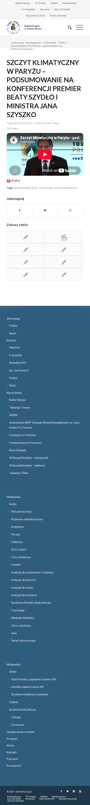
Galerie (13, 702)
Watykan (14, 347)
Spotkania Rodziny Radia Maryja (31, 602)
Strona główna (33, 42)
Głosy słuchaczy (21, 625)
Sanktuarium (69, 3)
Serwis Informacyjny (23, 640)
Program (12, 738)
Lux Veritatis (28, 9)
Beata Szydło (22, 187)
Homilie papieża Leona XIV (27, 686)
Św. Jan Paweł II (19, 370)
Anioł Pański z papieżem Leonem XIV (33, 679)
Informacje (13, 318)
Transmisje (17, 610)
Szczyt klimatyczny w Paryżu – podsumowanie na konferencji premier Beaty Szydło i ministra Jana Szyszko (44, 88)
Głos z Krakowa (21, 557)
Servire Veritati (58, 15)
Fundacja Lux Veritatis (22, 435)
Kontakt (12, 752)
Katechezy (17, 526)
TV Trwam (40, 3)
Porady (15, 534)
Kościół (11, 340)
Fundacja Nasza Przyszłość (25, 442)
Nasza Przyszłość (35, 15)
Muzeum (45, 9)
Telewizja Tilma (18, 473)
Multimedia (50, 42)
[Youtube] (80, 791)
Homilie (16, 564)
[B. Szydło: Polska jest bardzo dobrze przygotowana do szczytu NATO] (64, 249)
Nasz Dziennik (62, 9)
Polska (13, 325)
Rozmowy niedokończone (27, 519)
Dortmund (17, 724)
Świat (12, 333)
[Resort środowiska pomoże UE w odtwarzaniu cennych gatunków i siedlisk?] (64, 274)
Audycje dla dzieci (22, 587)
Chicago (16, 717)
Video (62, 42)
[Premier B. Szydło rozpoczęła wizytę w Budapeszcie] (25, 237)
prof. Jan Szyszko (42, 187)
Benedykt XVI (17, 362)
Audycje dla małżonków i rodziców (32, 572)
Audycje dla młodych (24, 595)
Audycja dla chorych (23, 580)
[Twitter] (67, 791)
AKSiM (54, 3)
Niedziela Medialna (22, 617)
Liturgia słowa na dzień (20, 732)
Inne (14, 633)
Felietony (17, 542)
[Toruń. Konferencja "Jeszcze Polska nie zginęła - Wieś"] (64, 237)
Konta (10, 745)
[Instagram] (74, 791)
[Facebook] (61, 791)
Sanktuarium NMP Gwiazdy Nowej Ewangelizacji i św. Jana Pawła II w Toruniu (44, 425)
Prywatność (14, 765)
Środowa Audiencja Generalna (29, 694)
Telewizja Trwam (19, 407)
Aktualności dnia (21, 511)
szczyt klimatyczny (65, 187)
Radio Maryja (22, 3)
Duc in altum (18, 549)
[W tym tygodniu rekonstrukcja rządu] (25, 274)
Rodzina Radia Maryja (22, 709)
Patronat (12, 759)
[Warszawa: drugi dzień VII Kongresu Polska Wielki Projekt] (64, 262)
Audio (13, 504)
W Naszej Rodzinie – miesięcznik (28, 457)
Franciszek (15, 355)
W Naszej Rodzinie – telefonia (27, 465)
